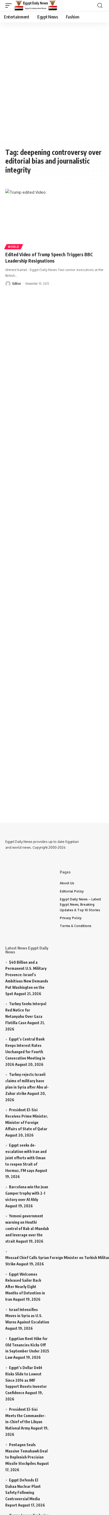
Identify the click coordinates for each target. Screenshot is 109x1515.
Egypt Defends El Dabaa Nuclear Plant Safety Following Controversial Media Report (23, 1492)
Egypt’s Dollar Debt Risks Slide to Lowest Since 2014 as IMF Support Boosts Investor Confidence (26, 1380)
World (13, 246)
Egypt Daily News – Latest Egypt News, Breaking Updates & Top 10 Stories (80, 904)
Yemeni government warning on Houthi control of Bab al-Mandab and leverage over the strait (27, 1228)
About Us (67, 883)
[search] (100, 5)
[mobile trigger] (9, 5)
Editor (16, 284)
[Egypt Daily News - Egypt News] (36, 5)
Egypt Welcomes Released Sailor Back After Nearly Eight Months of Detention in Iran (25, 1287)
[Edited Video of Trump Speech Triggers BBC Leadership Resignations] (54, 218)
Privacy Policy (71, 918)
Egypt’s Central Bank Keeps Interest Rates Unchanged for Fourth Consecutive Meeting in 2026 (25, 1051)
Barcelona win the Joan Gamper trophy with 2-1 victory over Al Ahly (26, 1193)
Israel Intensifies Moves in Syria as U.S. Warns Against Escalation (27, 1315)
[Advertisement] (54, 80)
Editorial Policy (72, 891)
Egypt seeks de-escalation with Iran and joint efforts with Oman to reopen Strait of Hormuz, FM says (26, 1157)
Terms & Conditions (75, 926)
